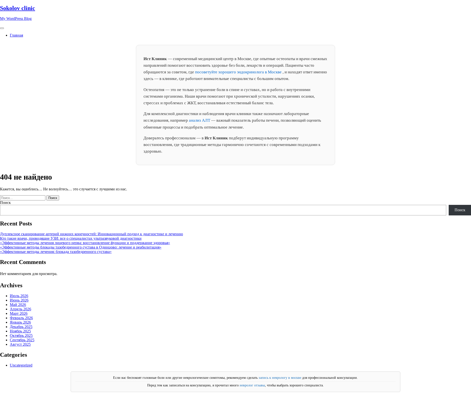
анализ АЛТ (200, 120)
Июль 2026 (19, 296)
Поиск (5, 202)
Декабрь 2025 (21, 327)
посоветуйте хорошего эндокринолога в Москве (239, 72)
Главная (16, 35)
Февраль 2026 (21, 318)
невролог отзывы (252, 385)
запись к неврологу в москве (280, 378)
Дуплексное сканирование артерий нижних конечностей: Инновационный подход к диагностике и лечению (91, 234)
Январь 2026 (20, 322)
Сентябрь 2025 (22, 340)
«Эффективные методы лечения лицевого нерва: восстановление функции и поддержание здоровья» (85, 243)
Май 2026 (18, 305)
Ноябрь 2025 (20, 331)
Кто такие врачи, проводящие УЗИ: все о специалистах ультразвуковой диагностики (71, 238)
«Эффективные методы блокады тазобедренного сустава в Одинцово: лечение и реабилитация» (80, 247)
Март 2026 (18, 313)
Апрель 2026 (20, 309)
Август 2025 (20, 344)
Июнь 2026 (19, 300)
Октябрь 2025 (21, 335)
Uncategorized (21, 365)
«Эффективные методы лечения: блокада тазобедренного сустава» (56, 252)
